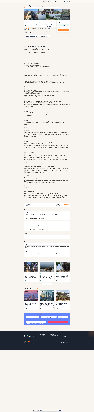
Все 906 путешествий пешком (65, 288)
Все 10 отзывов (28, 29)
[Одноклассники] (65, 342)
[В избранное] (37, 291)
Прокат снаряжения (41, 336)
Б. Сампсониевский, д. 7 (64, 335)
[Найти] (55, 1)
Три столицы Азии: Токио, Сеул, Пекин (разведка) (30, 304)
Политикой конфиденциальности (39, 410)
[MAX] (67, 342)
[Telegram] (63, 342)
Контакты (51, 336)
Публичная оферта (52, 334)
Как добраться (49, 26)
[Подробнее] (37, 308)
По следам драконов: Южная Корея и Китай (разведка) (62, 304)
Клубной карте (31, 236)
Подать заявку (67, 204)
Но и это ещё (31, 288)
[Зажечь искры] (92, 332)
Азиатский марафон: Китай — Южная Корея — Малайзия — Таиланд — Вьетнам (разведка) (46, 304)
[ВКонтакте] (61, 342)
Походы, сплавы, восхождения (43, 334)
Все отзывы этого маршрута (46, 283)
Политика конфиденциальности (54, 335)
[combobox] (47, 1)
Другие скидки (28, 237)
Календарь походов (41, 335)
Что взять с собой (49, 24)
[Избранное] (69, 1)
